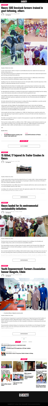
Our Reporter (8, 14)
